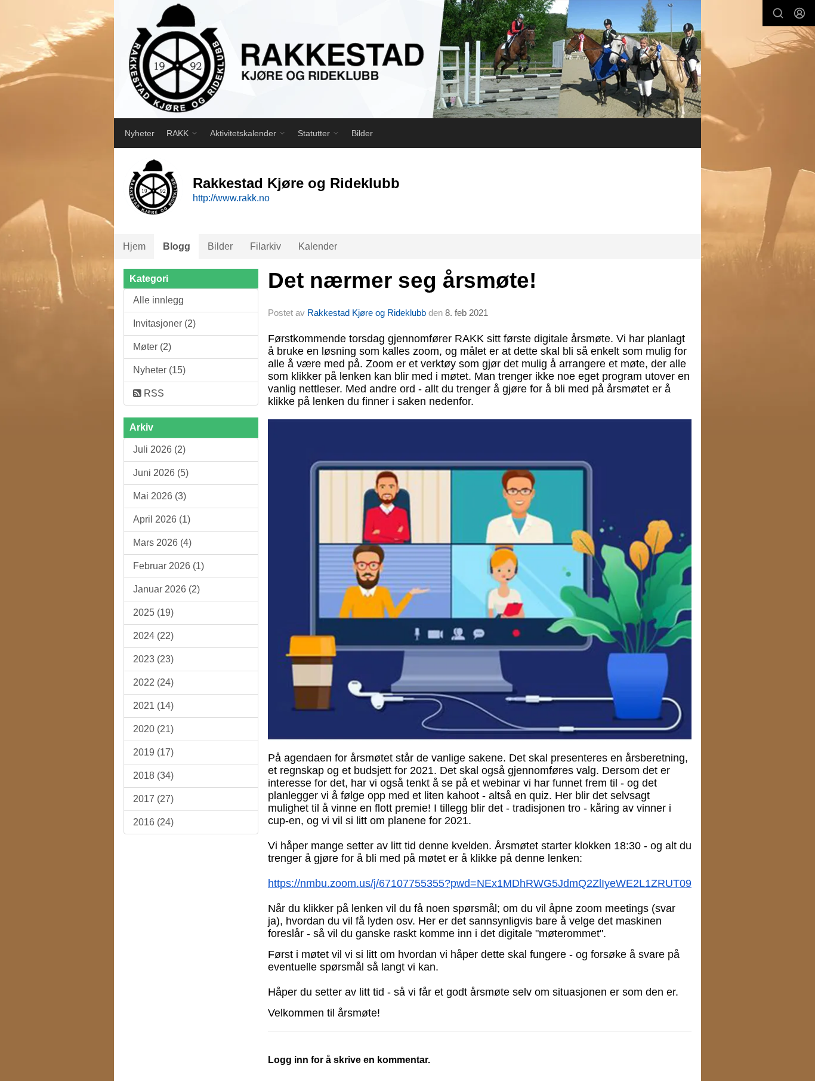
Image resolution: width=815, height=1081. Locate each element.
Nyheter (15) (159, 370)
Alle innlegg (158, 300)
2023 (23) (153, 659)
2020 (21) (153, 729)
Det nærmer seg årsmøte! (402, 280)
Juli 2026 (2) (159, 449)
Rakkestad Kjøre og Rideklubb (366, 313)
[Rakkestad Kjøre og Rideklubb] (407, 59)
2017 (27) (153, 799)
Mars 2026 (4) (162, 543)
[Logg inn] (799, 13)
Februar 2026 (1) (168, 566)
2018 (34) (153, 775)
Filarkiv (265, 246)
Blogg (176, 246)
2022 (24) (153, 682)
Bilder (362, 133)
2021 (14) (153, 706)
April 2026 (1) (161, 519)
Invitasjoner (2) (164, 323)
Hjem (134, 246)
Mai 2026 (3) (159, 496)
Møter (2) (152, 347)
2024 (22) (153, 636)
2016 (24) (153, 822)
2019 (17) (153, 752)
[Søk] (778, 13)
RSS (152, 393)
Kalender (317, 246)
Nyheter (140, 133)
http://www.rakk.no (231, 198)
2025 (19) (153, 612)
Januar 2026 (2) (166, 589)
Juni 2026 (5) (161, 473)
